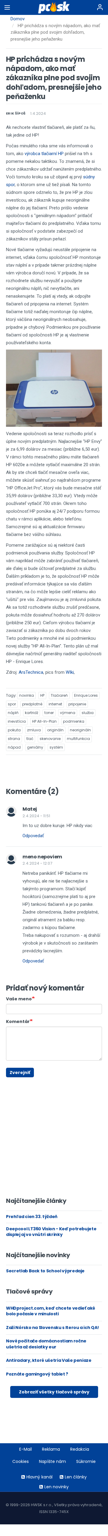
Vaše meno (19, 999)
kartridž (31, 712)
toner (49, 712)
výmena (67, 712)
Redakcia (79, 1449)
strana (14, 738)
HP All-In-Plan (44, 721)
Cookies (20, 1461)
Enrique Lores (86, 695)
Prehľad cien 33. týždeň (31, 1217)
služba (88, 712)
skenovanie (50, 738)
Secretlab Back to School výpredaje (45, 1271)
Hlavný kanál (39, 1477)
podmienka (73, 721)
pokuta (14, 730)
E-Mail (25, 1449)
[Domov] (54, 7)
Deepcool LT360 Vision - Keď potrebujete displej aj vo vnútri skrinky (51, 1232)
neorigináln (80, 730)
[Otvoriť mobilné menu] (7, 7)
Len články (76, 1477)
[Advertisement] (10, 1080)
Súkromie (86, 1461)
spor (12, 704)
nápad (14, 747)
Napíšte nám (52, 1461)
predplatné (32, 704)
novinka (26, 695)
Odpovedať (33, 835)
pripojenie (77, 704)
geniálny (35, 747)
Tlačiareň (59, 695)
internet (55, 704)
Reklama (51, 1449)
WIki (70, 672)
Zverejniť (20, 1072)
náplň (13, 712)
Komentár (18, 1021)
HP (42, 695)
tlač (29, 738)
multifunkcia (78, 738)
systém (56, 747)
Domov (17, 18)
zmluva (34, 730)
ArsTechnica (31, 672)
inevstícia (17, 721)
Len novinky (56, 1487)
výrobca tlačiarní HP (44, 153)
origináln (55, 730)
